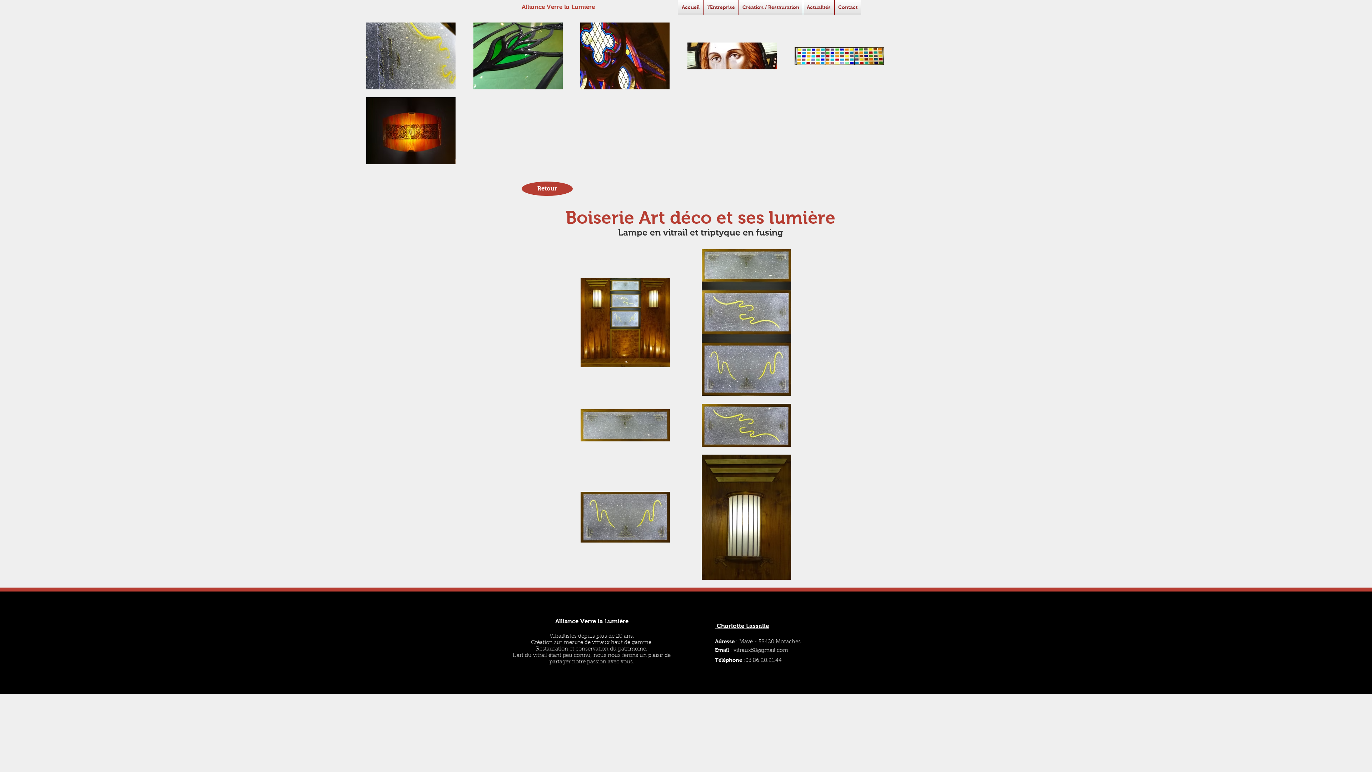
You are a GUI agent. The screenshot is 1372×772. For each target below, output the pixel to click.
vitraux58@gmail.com (761, 650)
